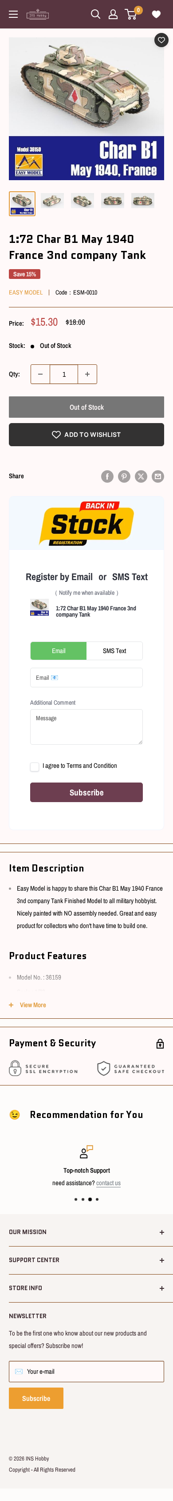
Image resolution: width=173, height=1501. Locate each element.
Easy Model (26, 292)
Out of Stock (87, 407)
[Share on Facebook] (107, 475)
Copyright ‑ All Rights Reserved (42, 1469)
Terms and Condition (92, 765)
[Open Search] (96, 14)
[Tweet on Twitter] (141, 475)
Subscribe (36, 1398)
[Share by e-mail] (158, 475)
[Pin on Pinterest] (124, 475)
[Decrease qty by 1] (40, 374)
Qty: (14, 374)
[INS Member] (113, 14)
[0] (131, 14)
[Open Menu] (13, 14)
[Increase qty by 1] (87, 374)
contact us (108, 1182)
